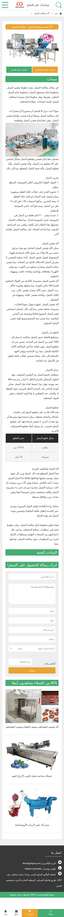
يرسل (32, 670)
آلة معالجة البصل (41, 13)
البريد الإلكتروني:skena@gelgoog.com (39, 863)
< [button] (54, 45)
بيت (56, 13)
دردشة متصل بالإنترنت (45, 69)
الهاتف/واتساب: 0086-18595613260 (40, 869)
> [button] (10, 45)
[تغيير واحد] (46, 663)
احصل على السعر (19, 69)
